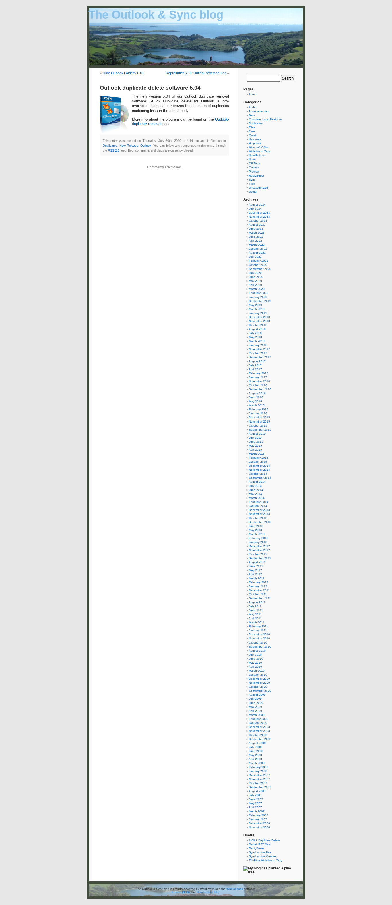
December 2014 (259, 465)
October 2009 (258, 686)
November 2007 (259, 779)
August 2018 (257, 329)
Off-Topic (255, 163)
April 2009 (255, 710)
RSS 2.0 (113, 150)
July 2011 (255, 606)
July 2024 (255, 208)
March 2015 (257, 453)
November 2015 (259, 421)
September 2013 (260, 522)
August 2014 (257, 481)
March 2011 (256, 622)
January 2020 (258, 297)
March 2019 (257, 309)
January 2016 (258, 413)
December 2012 (259, 546)
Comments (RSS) (208, 892)
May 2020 (255, 280)
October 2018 (258, 325)
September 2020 (260, 268)
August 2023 (257, 224)
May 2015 (255, 445)
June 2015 (256, 441)
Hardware (255, 139)
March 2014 (257, 497)
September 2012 (260, 558)
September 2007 (260, 787)
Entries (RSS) (181, 892)
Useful (253, 191)
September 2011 (260, 598)
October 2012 (258, 554)
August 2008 (257, 743)
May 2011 (255, 614)
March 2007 (257, 811)
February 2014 (258, 501)
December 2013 (259, 509)
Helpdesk (255, 143)
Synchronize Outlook (262, 856)
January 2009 (258, 722)
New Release (128, 145)
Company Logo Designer (265, 119)
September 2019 (260, 301)
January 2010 (258, 674)
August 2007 (257, 791)
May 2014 (255, 493)
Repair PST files (259, 844)
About (253, 94)
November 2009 (259, 682)
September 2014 (260, 477)
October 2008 (258, 735)
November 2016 (259, 381)
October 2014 (258, 473)
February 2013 (258, 538)
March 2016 (257, 405)
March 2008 (257, 763)
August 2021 (257, 252)
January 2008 (258, 771)
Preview (254, 171)
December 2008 (259, 726)
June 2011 (256, 610)
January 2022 (258, 248)
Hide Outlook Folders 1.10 (123, 73)
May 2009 (255, 706)
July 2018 (255, 333)
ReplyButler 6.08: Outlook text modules (196, 73)
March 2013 (257, 534)
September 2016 (260, 389)
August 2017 (257, 361)
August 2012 (257, 562)
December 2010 (259, 634)
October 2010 (258, 642)
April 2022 (255, 240)
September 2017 (260, 357)
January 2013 (258, 542)
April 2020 (255, 284)
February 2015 (258, 457)
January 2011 (258, 630)
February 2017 (258, 373)
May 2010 (255, 662)
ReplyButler (256, 175)
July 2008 (255, 747)
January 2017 (258, 377)
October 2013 (258, 518)
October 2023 (258, 220)
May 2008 (255, 755)
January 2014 (258, 505)
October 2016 (258, 385)
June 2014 (256, 489)
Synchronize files (260, 852)
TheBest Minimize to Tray (265, 860)
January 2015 (258, 461)
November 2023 (259, 216)
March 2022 (257, 244)
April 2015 (255, 449)
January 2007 (258, 819)
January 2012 (258, 586)
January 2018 (258, 345)
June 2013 (256, 526)
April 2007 (255, 807)
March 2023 (257, 232)
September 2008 (260, 739)
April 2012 (255, 574)
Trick (252, 183)
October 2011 (258, 594)
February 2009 (258, 718)
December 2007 (259, 775)
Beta (252, 115)
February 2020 (258, 292)
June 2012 (256, 566)
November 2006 (259, 827)
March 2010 (257, 670)
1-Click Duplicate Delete (264, 840)
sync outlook (234, 888)
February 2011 (258, 626)
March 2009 (257, 714)
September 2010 (260, 646)
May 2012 (255, 570)
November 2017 (259, 349)
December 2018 (259, 317)
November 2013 (259, 514)
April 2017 (255, 369)
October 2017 (258, 353)
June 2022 (256, 236)
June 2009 (256, 702)
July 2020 (255, 272)
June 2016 (256, 397)
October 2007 (258, 783)
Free (252, 131)
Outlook (145, 145)
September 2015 (260, 429)
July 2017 (255, 365)
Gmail (252, 135)
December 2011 (259, 590)
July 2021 (255, 256)
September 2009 (260, 690)
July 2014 (255, 485)
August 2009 (257, 694)
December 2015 (259, 417)
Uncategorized (258, 187)
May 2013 (255, 530)
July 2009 (255, 698)
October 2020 (258, 264)
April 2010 (255, 666)
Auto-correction (259, 111)
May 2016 (255, 401)
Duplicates (110, 145)
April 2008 (255, 759)
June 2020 (256, 276)
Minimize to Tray (259, 151)
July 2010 (255, 654)
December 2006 (259, 823)
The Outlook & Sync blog (155, 14)
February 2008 (258, 767)
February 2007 (258, 815)
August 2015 (257, 433)
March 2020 (257, 288)
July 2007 (255, 795)
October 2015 (258, 425)
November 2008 (259, 730)
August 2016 (257, 393)
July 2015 (255, 437)
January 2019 (258, 313)
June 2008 (256, 751)
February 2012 (258, 582)
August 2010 (257, 650)
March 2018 (257, 341)
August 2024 (257, 204)
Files (252, 127)
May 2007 (255, 803)
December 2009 (259, 678)
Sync (252, 179)
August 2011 (257, 602)
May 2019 (255, 305)
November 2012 (259, 550)
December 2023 (259, 212)
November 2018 (259, 321)
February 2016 (258, 409)
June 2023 (256, 228)
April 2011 (255, 618)
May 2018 (255, 337)
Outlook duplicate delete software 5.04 (150, 88)
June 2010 (256, 658)
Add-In (253, 107)
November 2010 (259, 638)
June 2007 (256, 799)
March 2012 (257, 578)
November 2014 (259, 469)
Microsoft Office (259, 147)
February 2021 (258, 260)
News (252, 159)
